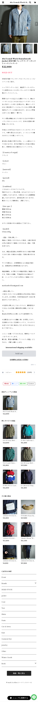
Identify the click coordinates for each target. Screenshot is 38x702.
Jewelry (4, 645)
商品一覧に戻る (19, 673)
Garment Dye (7, 639)
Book (4, 664)
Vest (3, 608)
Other (4, 651)
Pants (4, 620)
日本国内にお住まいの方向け (19, 360)
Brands (4, 583)
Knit (3, 633)
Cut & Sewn (6, 627)
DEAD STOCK (7, 590)
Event (4, 577)
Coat (3, 602)
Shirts (4, 614)
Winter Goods (7, 657)
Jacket (4, 596)
